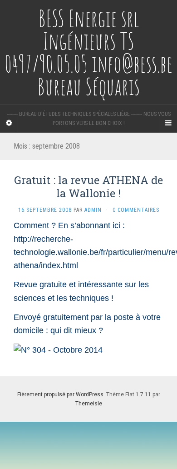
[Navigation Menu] (168, 123)
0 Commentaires (136, 210)
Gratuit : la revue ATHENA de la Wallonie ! (88, 186)
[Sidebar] (9, 123)
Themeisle (88, 403)
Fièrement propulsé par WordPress (60, 394)
